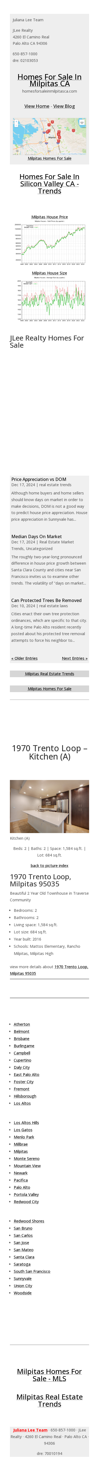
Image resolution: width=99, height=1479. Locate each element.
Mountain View (27, 1165)
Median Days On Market (36, 536)
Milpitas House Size (49, 273)
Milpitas (21, 1151)
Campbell (22, 1053)
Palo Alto (22, 1187)
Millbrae (21, 1144)
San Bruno (23, 1228)
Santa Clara (24, 1257)
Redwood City (26, 1201)
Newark (21, 1173)
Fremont (21, 1088)
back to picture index (49, 865)
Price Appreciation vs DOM (38, 479)
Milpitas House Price (49, 216)
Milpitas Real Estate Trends (49, 673)
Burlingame (24, 1045)
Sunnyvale (23, 1278)
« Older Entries (24, 658)
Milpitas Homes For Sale (50, 158)
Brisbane (21, 1038)
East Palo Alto (26, 1074)
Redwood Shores (29, 1221)
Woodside (23, 1292)
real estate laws (53, 605)
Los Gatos (23, 1129)
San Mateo (24, 1249)
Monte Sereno (27, 1158)
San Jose (21, 1242)
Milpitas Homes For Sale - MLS (49, 1374)
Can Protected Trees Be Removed (46, 600)
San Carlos (23, 1235)
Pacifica (21, 1180)
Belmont (21, 1031)
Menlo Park (24, 1137)
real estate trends (55, 484)
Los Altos (22, 1103)
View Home (37, 106)
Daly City (22, 1067)
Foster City (24, 1081)
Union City (23, 1285)
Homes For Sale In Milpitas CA (49, 79)
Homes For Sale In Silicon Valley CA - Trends (49, 183)
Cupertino (22, 1060)
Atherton (22, 1024)
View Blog (64, 106)
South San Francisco (32, 1271)
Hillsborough (25, 1096)
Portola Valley (26, 1194)
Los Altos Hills (26, 1122)
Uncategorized (39, 548)
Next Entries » (75, 658)
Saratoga (22, 1264)
